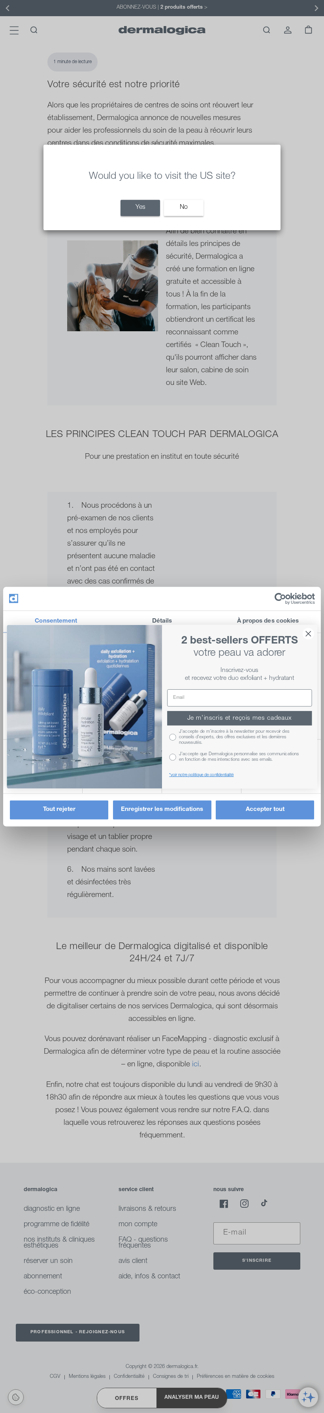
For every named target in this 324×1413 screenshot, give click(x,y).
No (184, 208)
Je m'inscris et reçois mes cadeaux (239, 718)
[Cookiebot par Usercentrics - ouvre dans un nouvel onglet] (280, 598)
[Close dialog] (308, 633)
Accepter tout (265, 810)
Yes (140, 208)
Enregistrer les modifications (162, 810)
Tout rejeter (59, 810)
